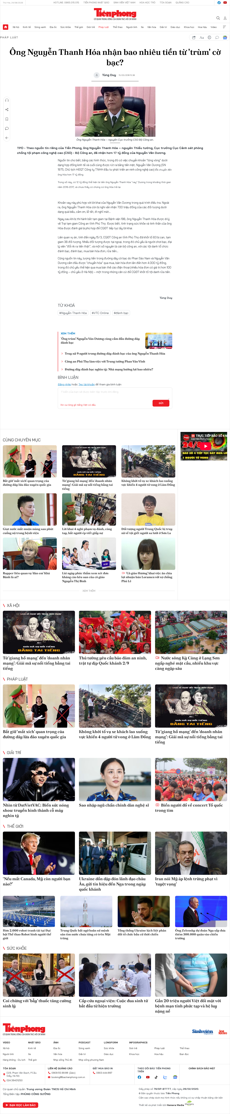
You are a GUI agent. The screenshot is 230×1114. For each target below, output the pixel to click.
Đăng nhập (64, 384)
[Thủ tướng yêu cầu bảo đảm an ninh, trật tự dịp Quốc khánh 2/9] (115, 632)
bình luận (217, 37)
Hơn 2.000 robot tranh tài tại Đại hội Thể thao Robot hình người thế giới (27, 934)
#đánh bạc (121, 313)
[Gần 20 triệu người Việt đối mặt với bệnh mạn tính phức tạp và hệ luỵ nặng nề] (191, 975)
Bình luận (7, 128)
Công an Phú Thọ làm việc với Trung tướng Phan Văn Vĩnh (105, 361)
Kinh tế (27, 27)
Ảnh (55, 1042)
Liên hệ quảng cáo (60, 1068)
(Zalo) (72, 1072)
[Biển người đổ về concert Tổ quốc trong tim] (191, 779)
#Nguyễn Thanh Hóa (73, 313)
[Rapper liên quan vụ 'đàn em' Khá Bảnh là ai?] (30, 554)
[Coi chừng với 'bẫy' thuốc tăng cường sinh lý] (39, 975)
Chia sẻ (7, 109)
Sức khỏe (65, 27)
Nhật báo (34, 1042)
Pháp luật (103, 27)
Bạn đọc (184, 1054)
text (201, 37)
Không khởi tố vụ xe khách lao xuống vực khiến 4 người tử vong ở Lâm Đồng (148, 483)
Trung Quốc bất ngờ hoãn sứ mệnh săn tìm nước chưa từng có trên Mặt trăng (85, 934)
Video (214, 27)
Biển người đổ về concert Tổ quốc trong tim (189, 807)
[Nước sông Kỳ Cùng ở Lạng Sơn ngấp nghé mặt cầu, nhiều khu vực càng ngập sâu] (191, 632)
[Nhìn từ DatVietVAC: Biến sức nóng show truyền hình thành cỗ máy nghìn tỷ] (39, 779)
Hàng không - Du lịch (14, 1059)
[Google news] (176, 1077)
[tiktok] (158, 1077)
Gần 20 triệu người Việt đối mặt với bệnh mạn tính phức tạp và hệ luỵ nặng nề (188, 1006)
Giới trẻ (91, 27)
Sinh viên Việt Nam (124, 2)
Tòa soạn (165, 2)
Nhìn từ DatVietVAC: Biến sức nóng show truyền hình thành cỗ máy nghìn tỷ (36, 810)
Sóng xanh (40, 27)
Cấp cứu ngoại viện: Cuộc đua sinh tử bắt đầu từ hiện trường (113, 1003)
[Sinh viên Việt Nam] (202, 1032)
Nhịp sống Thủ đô (62, 1059)
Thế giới (78, 27)
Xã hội (16, 27)
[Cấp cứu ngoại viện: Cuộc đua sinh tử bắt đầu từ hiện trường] (115, 975)
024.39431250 (15, 1080)
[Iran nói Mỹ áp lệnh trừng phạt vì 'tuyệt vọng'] (191, 853)
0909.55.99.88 (60, 1072)
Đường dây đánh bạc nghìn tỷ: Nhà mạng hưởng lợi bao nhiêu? (109, 369)
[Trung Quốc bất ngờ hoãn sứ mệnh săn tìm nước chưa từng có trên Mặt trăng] (86, 911)
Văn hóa (151, 27)
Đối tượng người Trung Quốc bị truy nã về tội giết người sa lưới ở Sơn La (146, 531)
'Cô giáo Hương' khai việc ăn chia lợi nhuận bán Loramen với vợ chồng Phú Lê (146, 577)
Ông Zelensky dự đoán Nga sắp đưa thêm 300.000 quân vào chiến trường (200, 934)
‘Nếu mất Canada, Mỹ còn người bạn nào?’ (36, 881)
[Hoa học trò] (223, 1032)
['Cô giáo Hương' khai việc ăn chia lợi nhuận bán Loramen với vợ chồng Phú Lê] (148, 554)
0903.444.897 (104, 1072)
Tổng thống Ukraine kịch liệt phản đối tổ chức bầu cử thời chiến (142, 932)
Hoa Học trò (147, 2)
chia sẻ (194, 37)
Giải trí (163, 27)
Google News (225, 37)
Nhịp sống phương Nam (91, 1059)
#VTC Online (100, 313)
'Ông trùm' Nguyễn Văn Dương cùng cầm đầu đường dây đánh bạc (100, 340)
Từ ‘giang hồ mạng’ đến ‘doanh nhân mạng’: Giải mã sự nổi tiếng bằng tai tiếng (87, 485)
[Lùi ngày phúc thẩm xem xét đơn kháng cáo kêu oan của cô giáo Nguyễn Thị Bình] (89, 554)
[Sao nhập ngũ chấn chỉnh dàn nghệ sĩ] (115, 779)
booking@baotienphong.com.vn (68, 1077)
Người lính (131, 27)
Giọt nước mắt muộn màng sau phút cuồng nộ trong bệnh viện (28, 531)
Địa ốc (53, 27)
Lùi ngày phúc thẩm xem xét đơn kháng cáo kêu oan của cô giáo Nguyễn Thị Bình (85, 577)
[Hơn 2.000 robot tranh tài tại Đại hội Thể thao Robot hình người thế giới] (29, 911)
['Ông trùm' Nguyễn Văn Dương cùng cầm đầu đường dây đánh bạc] (158, 341)
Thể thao (118, 27)
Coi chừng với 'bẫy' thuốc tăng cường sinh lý (37, 1003)
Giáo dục (175, 27)
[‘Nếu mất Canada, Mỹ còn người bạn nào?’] (39, 853)
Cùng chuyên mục (22, 439)
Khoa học (189, 27)
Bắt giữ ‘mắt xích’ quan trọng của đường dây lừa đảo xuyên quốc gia (27, 483)
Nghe (7, 100)
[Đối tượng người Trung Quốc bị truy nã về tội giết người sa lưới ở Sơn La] (148, 509)
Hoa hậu (202, 27)
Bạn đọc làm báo (23, 1105)
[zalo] (167, 1077)
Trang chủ (5, 27)
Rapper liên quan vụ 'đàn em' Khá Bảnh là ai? (26, 575)
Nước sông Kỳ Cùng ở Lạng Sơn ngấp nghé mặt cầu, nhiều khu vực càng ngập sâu (187, 663)
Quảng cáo (182, 2)
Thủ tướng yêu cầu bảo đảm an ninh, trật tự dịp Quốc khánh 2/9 (113, 660)
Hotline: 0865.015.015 (66, 2)
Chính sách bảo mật (202, 1068)
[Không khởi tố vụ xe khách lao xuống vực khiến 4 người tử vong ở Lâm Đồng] (148, 461)
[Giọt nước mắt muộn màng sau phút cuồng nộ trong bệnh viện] (30, 509)
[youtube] (225, 2)
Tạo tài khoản (86, 384)
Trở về (7, 138)
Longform (111, 1042)
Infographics (138, 1042)
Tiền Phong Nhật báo (96, 2)
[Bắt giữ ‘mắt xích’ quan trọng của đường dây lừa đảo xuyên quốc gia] (30, 461)
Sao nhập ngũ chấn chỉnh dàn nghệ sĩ (114, 805)
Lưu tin (7, 119)
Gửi (161, 403)
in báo (209, 37)
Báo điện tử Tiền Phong (115, 14)
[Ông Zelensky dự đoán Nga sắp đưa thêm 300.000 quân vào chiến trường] (201, 911)
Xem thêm (224, 27)
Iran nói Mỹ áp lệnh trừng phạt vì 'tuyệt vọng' (186, 881)
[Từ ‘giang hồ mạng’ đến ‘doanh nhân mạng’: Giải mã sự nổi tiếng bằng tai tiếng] (89, 461)
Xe (142, 27)
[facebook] (219, 2)
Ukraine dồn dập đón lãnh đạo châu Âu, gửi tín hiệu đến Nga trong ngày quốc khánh (112, 884)
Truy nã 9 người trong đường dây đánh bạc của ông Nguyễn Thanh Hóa (115, 353)
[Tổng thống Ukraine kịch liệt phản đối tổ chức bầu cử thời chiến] (144, 911)
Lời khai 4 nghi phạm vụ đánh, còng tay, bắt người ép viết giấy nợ (87, 531)
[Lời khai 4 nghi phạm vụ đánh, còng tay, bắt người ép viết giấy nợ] (89, 509)
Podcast (85, 1042)
